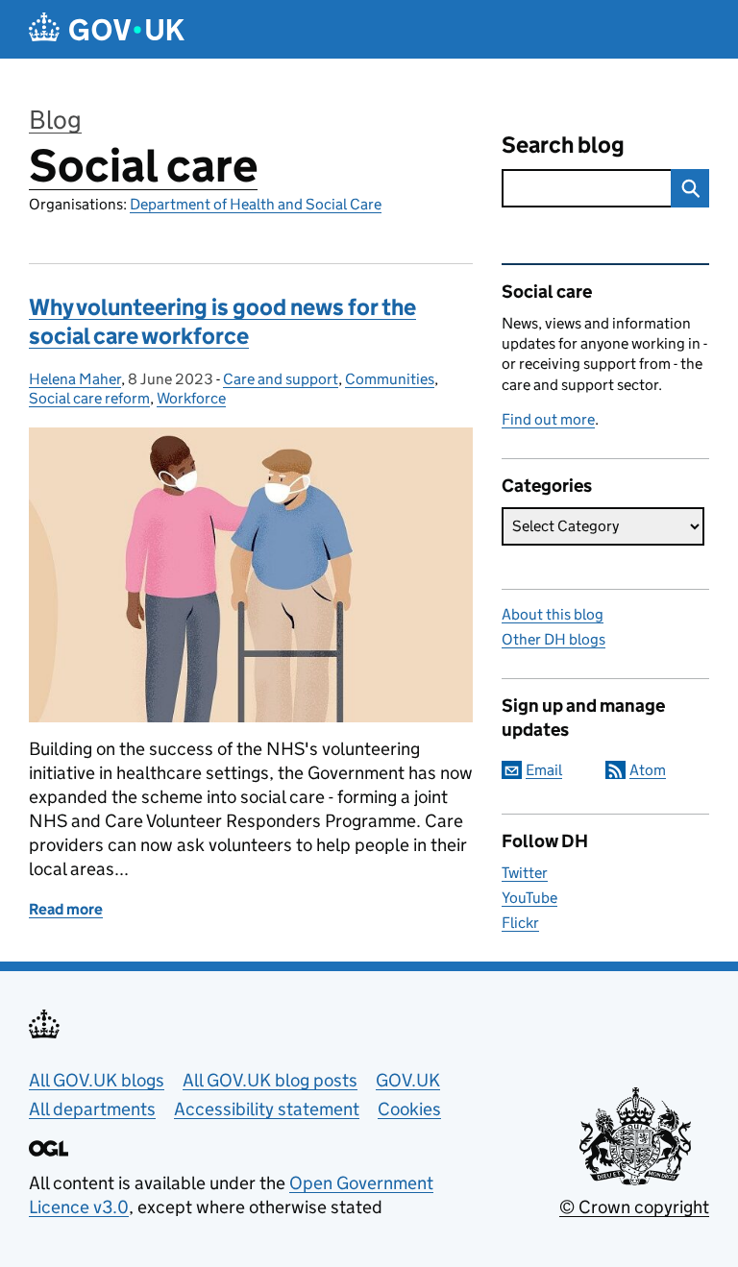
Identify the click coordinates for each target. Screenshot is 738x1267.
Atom (647, 770)
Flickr (520, 923)
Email (544, 770)
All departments (92, 1109)
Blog (55, 119)
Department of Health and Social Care (255, 204)
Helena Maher (75, 379)
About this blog (552, 614)
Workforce (191, 398)
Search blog (563, 144)
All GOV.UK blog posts (270, 1080)
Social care (143, 165)
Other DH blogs (553, 639)
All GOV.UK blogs (96, 1080)
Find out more (548, 419)
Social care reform (89, 398)
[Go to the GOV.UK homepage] (106, 29)
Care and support (280, 379)
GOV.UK (408, 1080)
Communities (389, 379)
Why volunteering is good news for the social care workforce (222, 321)
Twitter (525, 873)
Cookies (409, 1109)
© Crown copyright (634, 1207)
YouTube (529, 898)
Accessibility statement (266, 1109)
